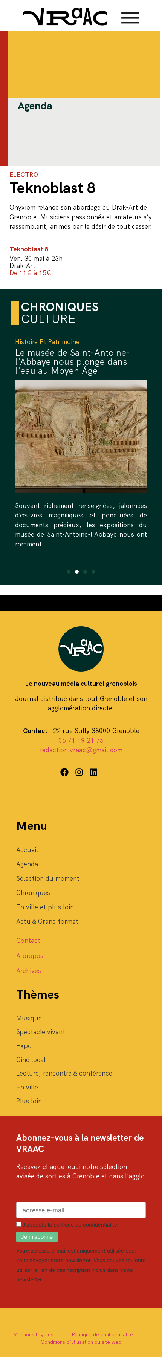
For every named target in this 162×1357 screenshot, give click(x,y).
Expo (24, 1046)
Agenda (27, 864)
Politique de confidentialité (102, 1334)
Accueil (27, 850)
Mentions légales (33, 1334)
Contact (28, 940)
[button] (68, 572)
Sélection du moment (47, 878)
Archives (28, 971)
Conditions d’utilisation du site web (81, 1342)
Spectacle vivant (40, 1032)
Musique (29, 1018)
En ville (27, 1087)
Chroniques (33, 893)
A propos (29, 956)
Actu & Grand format (47, 921)
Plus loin (29, 1101)
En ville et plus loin (45, 907)
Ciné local (31, 1060)
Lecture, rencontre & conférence (64, 1073)
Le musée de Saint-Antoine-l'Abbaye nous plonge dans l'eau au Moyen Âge (72, 361)
